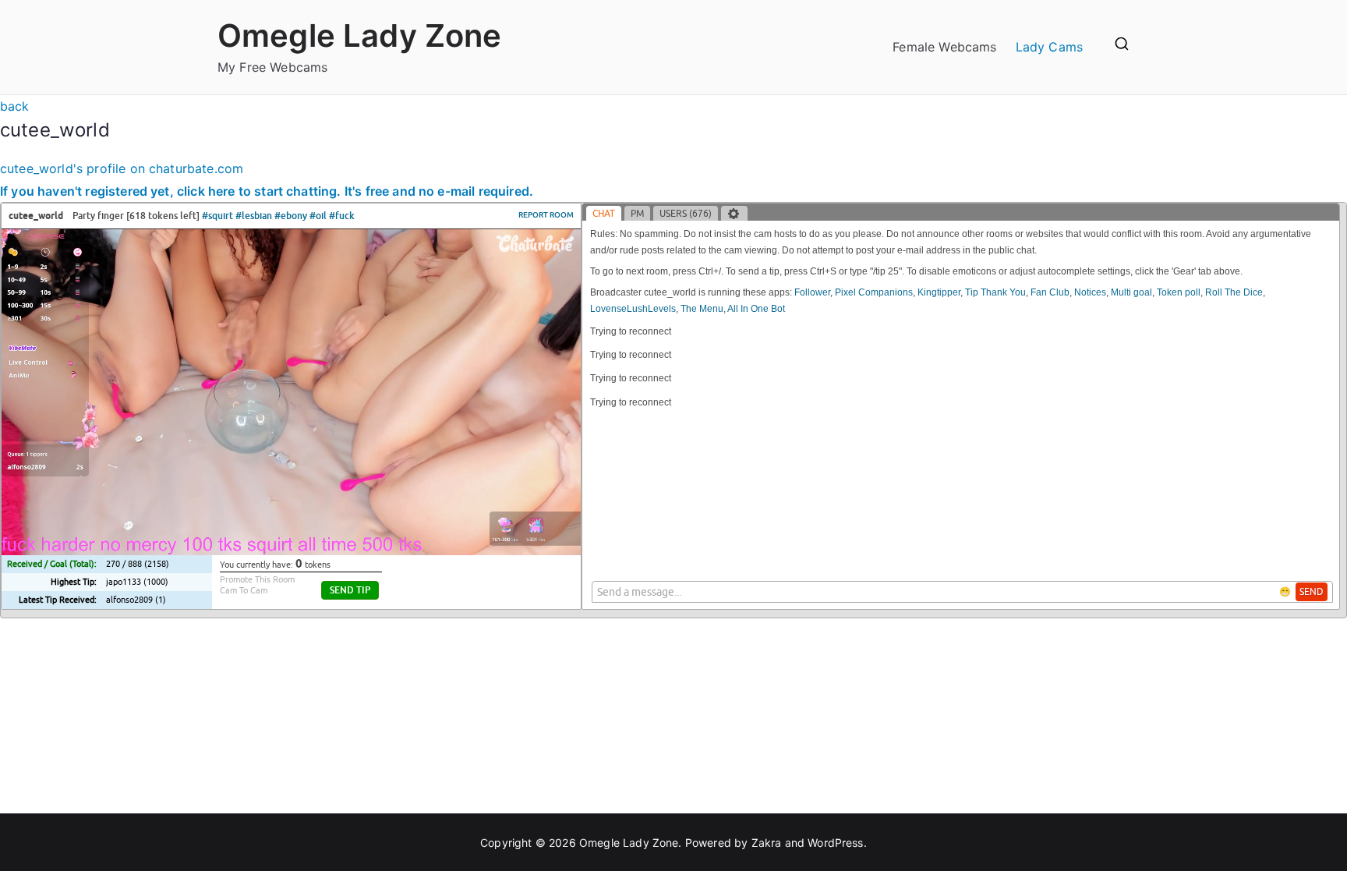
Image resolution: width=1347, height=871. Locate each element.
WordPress (835, 842)
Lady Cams (1049, 47)
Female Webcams (944, 47)
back (15, 106)
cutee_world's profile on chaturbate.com (121, 168)
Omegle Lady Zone (359, 35)
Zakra (766, 842)
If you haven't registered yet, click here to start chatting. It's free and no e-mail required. (266, 191)
